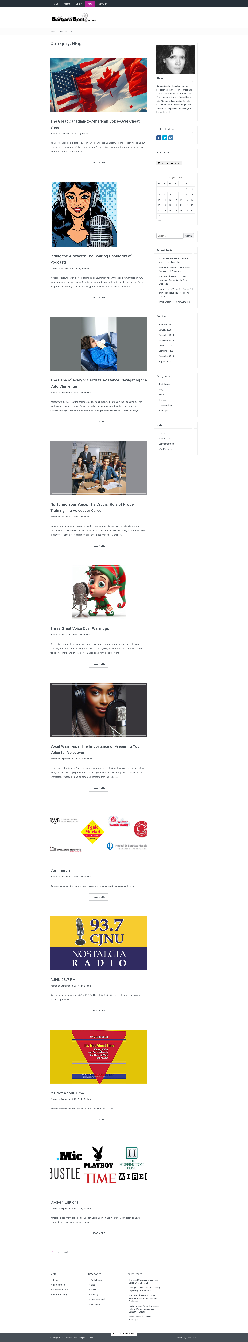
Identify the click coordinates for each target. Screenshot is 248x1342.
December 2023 (166, 356)
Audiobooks (164, 384)
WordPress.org (166, 449)
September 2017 (167, 361)
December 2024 (166, 335)
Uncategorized (68, 31)
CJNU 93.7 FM (63, 979)
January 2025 (165, 330)
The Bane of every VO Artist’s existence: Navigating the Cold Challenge (173, 280)
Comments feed (166, 444)
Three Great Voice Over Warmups (79, 628)
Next (66, 1252)
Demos (67, 4)
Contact (102, 4)
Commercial (61, 870)
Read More (99, 162)
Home (55, 4)
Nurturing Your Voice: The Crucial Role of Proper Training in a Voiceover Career (176, 293)
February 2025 (165, 324)
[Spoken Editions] (175, 59)
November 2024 (166, 340)
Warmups (163, 410)
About (79, 4)
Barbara (85, 133)
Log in (162, 433)
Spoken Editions (64, 1202)
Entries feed (164, 438)
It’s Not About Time (67, 1093)
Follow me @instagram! (170, 163)
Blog (90, 4)
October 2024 (165, 345)
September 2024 (167, 351)
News (161, 394)
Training (162, 400)
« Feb (159, 220)
